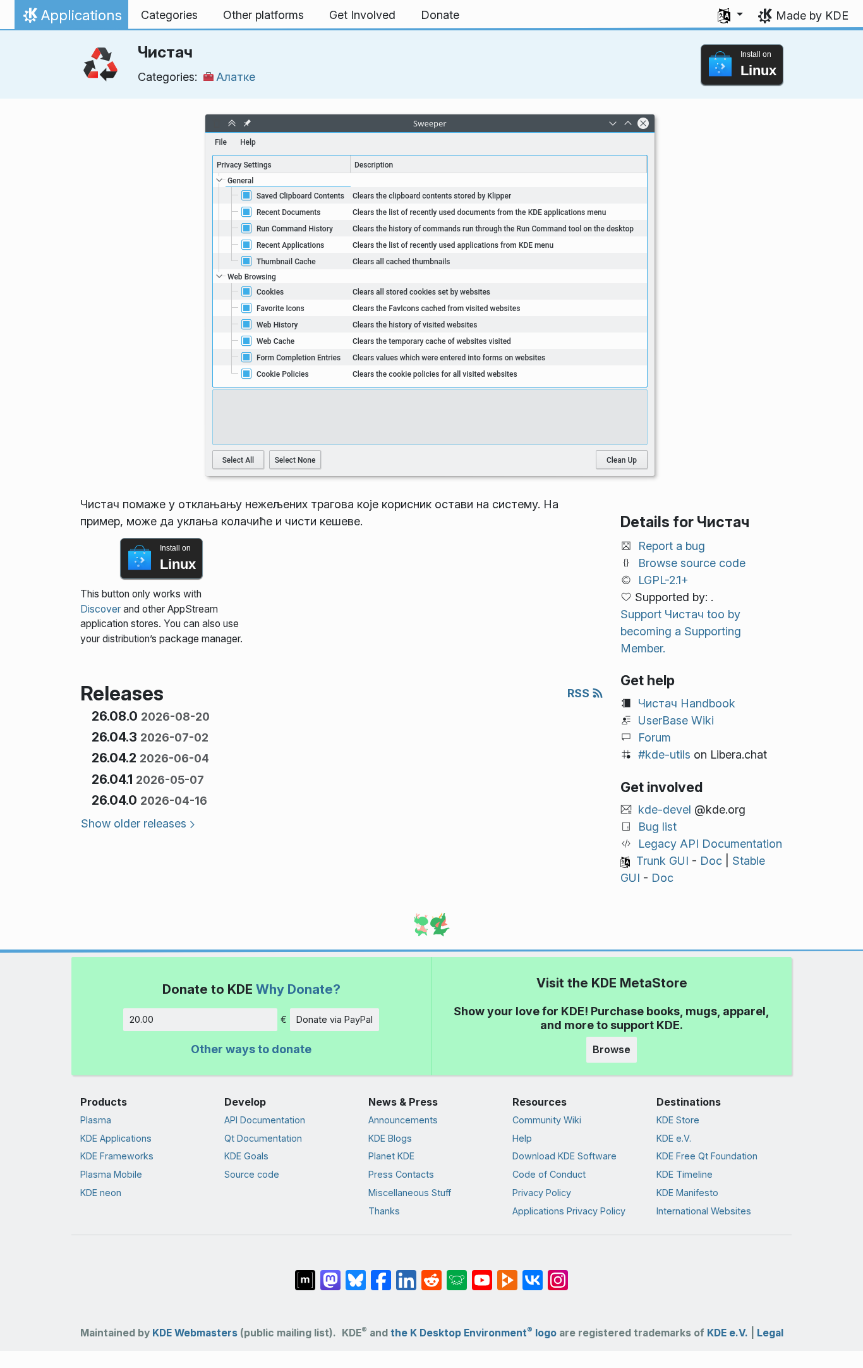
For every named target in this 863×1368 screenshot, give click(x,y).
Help (522, 1138)
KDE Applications (116, 1138)
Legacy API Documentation (710, 843)
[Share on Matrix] (305, 1274)
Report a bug (671, 546)
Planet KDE (391, 1156)
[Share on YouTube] (482, 1274)
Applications (71, 18)
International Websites (703, 1211)
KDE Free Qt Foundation (706, 1156)
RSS (579, 693)
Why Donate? (298, 989)
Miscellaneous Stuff (409, 1192)
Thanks (384, 1211)
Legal (770, 1333)
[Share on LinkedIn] (406, 1274)
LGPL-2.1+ (663, 580)
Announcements (403, 1120)
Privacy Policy (541, 1192)
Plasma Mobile (111, 1174)
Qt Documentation (263, 1138)
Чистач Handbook (686, 703)
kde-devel (664, 809)
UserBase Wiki (676, 720)
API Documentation (264, 1120)
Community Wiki (546, 1120)
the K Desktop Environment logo (473, 1333)
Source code (251, 1174)
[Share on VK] (532, 1274)
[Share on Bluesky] (356, 1274)
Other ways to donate (251, 1049)
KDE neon (100, 1192)
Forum (654, 737)
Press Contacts (401, 1174)
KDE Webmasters (195, 1333)
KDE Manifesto (687, 1192)
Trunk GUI (662, 860)
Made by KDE (812, 15)
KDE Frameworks (117, 1156)
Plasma (95, 1120)
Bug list (657, 826)
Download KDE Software (564, 1156)
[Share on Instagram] (558, 1274)
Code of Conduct (549, 1174)
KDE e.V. (673, 1138)
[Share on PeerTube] (507, 1274)
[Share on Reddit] (431, 1274)
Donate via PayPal (334, 1019)
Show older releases (133, 823)
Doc (711, 860)
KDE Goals (246, 1156)
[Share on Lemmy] (457, 1274)
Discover (100, 609)
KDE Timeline (684, 1174)
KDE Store (677, 1120)
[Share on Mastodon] (330, 1274)
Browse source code (691, 563)
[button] (730, 15)
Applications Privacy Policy (568, 1211)
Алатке (235, 76)
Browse (612, 1049)
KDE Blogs (390, 1138)
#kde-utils (664, 754)
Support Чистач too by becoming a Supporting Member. (680, 631)
